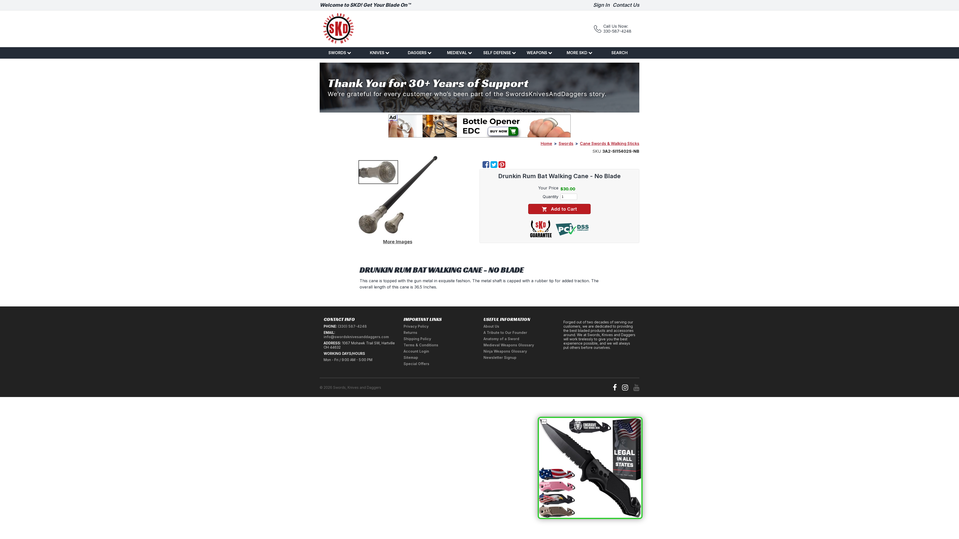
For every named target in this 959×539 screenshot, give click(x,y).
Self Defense (497, 52)
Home (546, 143)
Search (619, 52)
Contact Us (626, 5)
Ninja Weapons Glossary (505, 351)
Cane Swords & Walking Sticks (609, 143)
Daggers (417, 52)
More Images (397, 241)
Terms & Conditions (421, 345)
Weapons (537, 52)
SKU (596, 151)
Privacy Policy (416, 326)
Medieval (457, 52)
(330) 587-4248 (352, 326)
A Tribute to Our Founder (505, 332)
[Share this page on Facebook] (485, 165)
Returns (410, 332)
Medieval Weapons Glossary (508, 345)
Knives (377, 52)
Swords (337, 52)
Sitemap (411, 357)
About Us (491, 326)
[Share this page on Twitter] (493, 165)
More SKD (577, 52)
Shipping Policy (417, 339)
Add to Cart (564, 209)
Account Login (416, 351)
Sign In (601, 5)
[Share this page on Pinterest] (501, 165)
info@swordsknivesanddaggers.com (356, 337)
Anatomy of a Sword (501, 339)
